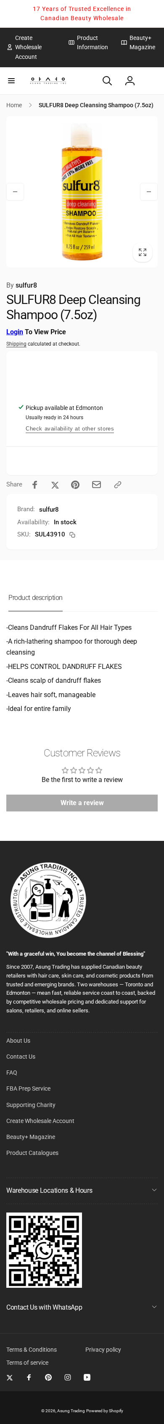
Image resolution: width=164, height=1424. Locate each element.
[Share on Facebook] (35, 485)
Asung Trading (71, 1410)
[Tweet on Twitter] (55, 485)
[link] (31, 47)
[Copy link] (118, 485)
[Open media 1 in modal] (82, 191)
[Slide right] (149, 192)
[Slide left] (15, 192)
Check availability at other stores (70, 428)
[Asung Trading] (44, 1285)
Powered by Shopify (104, 1410)
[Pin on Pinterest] (75, 485)
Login (14, 332)
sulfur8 (21, 285)
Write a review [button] (82, 803)
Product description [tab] (35, 598)
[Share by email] (96, 484)
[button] (11, 80)
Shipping (16, 344)
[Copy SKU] (72, 535)
